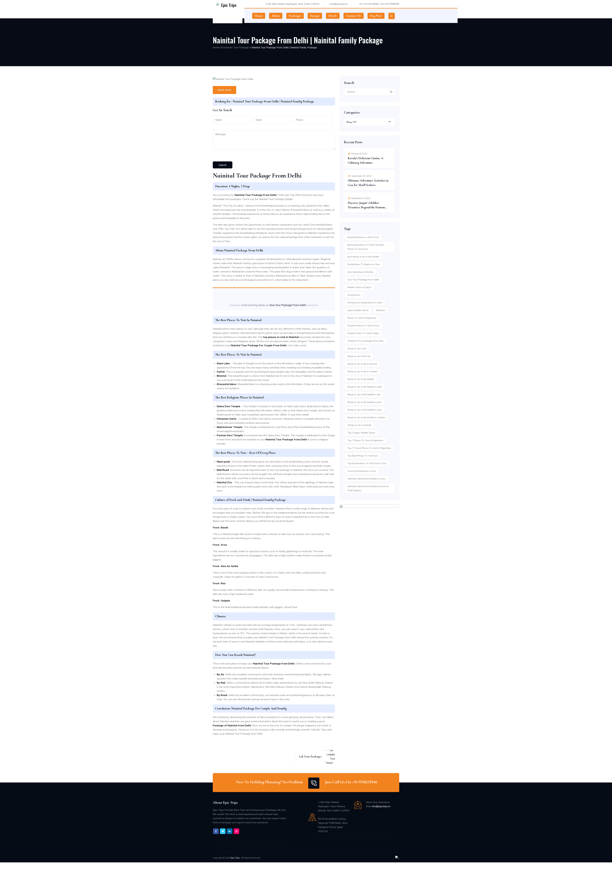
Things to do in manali (359, 425)
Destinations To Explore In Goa (363, 264)
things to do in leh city (358, 356)
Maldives (380, 310)
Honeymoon (353, 294)
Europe (315, 16)
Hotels (332, 16)
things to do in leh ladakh (360, 379)
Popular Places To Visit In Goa (363, 325)
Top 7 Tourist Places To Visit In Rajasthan (369, 448)
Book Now (224, 90)
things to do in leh (356, 348)
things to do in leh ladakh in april (364, 386)
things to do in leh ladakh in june (364, 402)
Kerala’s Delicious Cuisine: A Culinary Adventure (365, 160)
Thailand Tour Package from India (365, 340)
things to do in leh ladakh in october (366, 417)
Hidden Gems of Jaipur (359, 287)
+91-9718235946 (369, 3)
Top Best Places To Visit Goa (362, 455)
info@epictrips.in (339, 3)
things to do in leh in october (362, 371)
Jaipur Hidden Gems (357, 310)
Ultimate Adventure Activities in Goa (366, 478)
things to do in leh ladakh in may (364, 409)
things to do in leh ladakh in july (363, 394)
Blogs (349, 122)
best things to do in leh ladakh (363, 256)
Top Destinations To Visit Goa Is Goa (366, 463)
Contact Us (353, 16)
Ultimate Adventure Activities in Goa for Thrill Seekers (368, 183)
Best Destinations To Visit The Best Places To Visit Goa (365, 246)
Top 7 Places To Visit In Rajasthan (365, 440)
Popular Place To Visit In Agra (363, 333)
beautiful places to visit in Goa (363, 237)
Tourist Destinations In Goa (361, 471)
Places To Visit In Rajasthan (361, 317)
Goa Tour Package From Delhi (287, 305)
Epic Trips (235, 857)
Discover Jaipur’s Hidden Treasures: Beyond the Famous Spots (366, 205)
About (276, 16)
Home (259, 16)
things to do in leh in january (362, 363)
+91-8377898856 (389, 3)
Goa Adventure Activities (360, 272)
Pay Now (376, 16)
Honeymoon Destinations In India (364, 302)
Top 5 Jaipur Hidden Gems (361, 432)
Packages (295, 16)
